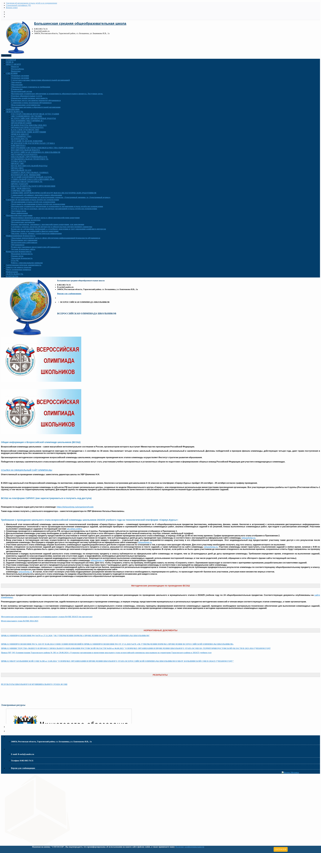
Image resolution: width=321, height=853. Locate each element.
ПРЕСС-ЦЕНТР (13, 64)
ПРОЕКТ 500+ (17, 163)
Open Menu (6, 55)
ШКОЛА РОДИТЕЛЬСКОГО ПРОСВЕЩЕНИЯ (33, 186)
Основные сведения (20, 76)
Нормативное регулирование (24, 240)
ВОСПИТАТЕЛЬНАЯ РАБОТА (25, 150)
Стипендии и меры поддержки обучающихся (31, 103)
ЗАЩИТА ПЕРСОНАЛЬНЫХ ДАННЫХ (30, 173)
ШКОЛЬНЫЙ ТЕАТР (21, 170)
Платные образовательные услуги (26, 96)
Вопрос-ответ (12, 8)
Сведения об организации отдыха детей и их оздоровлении (31, 3)
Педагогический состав (21, 91)
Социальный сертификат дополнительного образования (36, 195)
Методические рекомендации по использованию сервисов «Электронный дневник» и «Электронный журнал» (60, 197)
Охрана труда (17, 256)
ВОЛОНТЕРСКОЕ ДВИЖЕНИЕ (26, 175)
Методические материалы (23, 222)
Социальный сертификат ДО (18, 5)
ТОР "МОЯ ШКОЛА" (21, 188)
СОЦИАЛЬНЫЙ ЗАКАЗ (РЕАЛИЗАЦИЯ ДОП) (32, 179)
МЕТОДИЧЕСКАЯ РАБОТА (24, 154)
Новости (15, 67)
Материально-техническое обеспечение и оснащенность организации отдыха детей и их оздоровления (57, 206)
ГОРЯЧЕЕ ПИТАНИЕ (21, 191)
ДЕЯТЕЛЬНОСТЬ (14, 112)
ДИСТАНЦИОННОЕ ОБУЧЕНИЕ (26, 116)
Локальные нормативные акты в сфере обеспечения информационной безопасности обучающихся (55, 238)
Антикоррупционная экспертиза (25, 220)
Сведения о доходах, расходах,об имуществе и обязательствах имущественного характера (51, 227)
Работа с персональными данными (27, 263)
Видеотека (15, 71)
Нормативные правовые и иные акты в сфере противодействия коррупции (45, 218)
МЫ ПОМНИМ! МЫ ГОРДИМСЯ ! (27, 121)
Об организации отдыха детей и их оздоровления (33, 202)
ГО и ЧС (15, 260)
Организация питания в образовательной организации (35, 107)
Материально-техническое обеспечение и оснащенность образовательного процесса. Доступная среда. (57, 94)
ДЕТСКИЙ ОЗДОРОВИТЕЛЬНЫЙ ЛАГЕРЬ (31, 177)
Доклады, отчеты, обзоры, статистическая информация (36, 233)
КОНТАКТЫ (12, 276)
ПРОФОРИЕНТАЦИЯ (21, 123)
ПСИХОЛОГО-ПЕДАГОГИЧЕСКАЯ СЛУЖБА (33, 143)
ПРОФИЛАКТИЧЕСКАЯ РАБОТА (27, 127)
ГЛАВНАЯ (11, 60)
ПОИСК (10, 62)
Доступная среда (18, 211)
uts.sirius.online (74, 529)
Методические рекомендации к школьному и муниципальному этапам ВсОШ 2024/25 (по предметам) (46, 617)
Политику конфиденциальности (189, 847)
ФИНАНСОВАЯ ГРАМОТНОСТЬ (26, 182)
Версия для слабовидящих (69, 294)
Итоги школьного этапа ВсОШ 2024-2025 (19, 621)
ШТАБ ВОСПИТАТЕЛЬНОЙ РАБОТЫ (29, 166)
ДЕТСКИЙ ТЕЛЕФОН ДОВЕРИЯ (27, 141)
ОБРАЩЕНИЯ (13, 109)
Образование (17, 85)
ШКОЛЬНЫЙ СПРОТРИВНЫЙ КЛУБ (29, 157)
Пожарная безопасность (22, 254)
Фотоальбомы (17, 69)
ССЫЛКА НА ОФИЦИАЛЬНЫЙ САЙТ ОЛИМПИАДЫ (26, 470)
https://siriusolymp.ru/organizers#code (75, 507)
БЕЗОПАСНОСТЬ (19, 139)
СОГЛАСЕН (280, 849)
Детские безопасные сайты (23, 249)
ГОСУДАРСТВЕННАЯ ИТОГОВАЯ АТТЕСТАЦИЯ (35, 114)
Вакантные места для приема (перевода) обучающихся (36, 100)
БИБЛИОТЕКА (18, 145)
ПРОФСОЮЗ (17, 168)
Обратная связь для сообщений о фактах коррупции (34, 231)
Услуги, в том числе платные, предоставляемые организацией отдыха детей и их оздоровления (54, 209)
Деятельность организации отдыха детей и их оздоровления (38, 204)
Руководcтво (17, 89)
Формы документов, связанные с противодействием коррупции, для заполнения (47, 224)
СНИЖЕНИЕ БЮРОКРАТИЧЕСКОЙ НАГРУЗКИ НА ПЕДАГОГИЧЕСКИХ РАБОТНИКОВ (53, 193)
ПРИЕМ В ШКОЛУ (20, 134)
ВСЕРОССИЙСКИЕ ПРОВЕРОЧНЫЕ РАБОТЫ (33, 118)
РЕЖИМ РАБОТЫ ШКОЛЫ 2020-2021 (29, 125)
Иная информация (19, 213)
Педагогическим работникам (24, 242)
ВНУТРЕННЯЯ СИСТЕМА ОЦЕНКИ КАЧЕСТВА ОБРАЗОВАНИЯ (42, 148)
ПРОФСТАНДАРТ (19, 184)
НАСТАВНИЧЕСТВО (21, 136)
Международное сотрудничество (25, 105)
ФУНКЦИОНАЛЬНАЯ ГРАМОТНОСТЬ (29, 159)
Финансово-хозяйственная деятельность (29, 98)
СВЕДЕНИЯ (12, 73)
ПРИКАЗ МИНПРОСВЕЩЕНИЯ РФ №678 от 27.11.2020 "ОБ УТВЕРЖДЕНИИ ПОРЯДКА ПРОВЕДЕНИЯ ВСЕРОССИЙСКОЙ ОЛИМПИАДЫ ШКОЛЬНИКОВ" (75, 636)
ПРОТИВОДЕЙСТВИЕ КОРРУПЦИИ (28, 132)
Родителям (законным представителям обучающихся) (35, 247)
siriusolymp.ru (248, 538)
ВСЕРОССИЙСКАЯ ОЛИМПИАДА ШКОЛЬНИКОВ (35, 152)
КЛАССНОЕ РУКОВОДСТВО (25, 130)
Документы (16, 82)
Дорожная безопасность (21, 258)
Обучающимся (17, 245)
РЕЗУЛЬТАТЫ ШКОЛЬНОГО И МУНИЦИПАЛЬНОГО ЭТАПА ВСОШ (34, 684)
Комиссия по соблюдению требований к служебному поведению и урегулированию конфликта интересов (58, 229)
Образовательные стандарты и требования (30, 87)
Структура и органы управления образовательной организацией (40, 80)
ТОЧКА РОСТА (18, 161)
